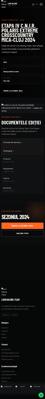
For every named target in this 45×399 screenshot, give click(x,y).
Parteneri (4, 337)
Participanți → (8, 151)
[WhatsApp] (41, 395)
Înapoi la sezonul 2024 (22, 226)
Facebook (6, 315)
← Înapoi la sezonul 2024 (12, 91)
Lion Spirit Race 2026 (7, 371)
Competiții (4, 331)
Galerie (3, 334)
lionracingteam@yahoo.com (10, 353)
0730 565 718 (5, 349)
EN (36, 4)
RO (33, 4)
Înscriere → (4, 381)
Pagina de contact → (7, 359)
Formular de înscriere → (13, 142)
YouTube (14, 315)
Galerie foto (22, 233)
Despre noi (4, 328)
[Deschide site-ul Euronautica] (7, 388)
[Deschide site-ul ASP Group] (36, 388)
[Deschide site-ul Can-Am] (21, 388)
